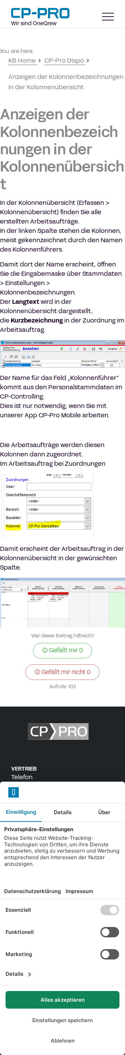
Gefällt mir (65, 650)
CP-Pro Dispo (64, 60)
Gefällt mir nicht (65, 672)
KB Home (22, 60)
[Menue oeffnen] (108, 17)
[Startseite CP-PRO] (40, 16)
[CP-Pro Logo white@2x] (62, 731)
